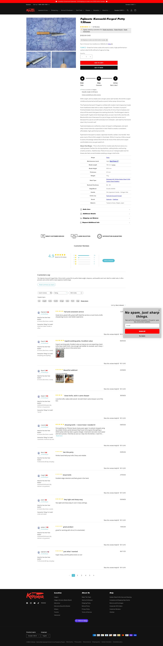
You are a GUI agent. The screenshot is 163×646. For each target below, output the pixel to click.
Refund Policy (86, 606)
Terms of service (87, 642)
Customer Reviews (115, 609)
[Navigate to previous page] (69, 575)
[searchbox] (43, 292)
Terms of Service (87, 612)
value (67, 301)
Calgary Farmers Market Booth (63, 600)
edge (77, 301)
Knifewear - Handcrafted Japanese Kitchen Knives (42, 642)
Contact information (106, 642)
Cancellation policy (117, 642)
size (39, 301)
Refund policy (69, 642)
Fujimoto (108, 199)
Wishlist (112, 612)
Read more (59, 436)
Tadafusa (115, 199)
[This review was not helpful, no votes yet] (123, 363)
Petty (108, 157)
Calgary (56, 597)
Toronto (56, 612)
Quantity (82, 53)
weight (44, 301)
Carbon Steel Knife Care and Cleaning (121, 597)
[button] (43, 10)
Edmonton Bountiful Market (62, 606)
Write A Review (108, 260)
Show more (84, 301)
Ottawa (56, 609)
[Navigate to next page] (93, 575)
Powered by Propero (60, 642)
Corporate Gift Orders (116, 606)
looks (50, 301)
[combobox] (60, 292)
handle (56, 301)
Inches (113, 165)
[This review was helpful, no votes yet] (120, 334)
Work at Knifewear (87, 600)
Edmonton (57, 603)
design (62, 301)
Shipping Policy (86, 603)
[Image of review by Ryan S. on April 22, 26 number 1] (60, 378)
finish (72, 301)
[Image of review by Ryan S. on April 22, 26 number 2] (69, 378)
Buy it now (99, 67)
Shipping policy (96, 642)
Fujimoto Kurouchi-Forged (114, 196)
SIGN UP (142, 331)
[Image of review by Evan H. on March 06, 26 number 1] (60, 353)
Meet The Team (86, 597)
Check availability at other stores (91, 95)
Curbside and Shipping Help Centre (120, 600)
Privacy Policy (86, 609)
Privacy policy (78, 642)
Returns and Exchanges (116, 603)
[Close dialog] (159, 310)
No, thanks (142, 336)
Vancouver (57, 615)
